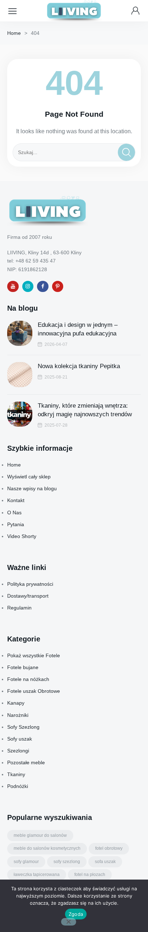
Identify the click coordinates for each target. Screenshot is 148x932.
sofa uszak (105, 861)
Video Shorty (21, 536)
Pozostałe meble (26, 762)
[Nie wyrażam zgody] (68, 922)
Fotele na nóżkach (28, 679)
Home (14, 33)
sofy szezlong (67, 861)
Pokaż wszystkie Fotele (33, 655)
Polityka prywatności (30, 584)
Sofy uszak (19, 739)
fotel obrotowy (108, 848)
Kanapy (15, 703)
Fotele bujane (22, 667)
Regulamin (19, 608)
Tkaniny (16, 774)
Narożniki (17, 715)
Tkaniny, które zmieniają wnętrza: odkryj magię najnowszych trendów (85, 410)
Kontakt (15, 500)
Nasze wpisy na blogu (32, 488)
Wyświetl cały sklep (29, 476)
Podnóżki (17, 786)
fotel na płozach (89, 874)
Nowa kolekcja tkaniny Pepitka (79, 366)
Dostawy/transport (27, 596)
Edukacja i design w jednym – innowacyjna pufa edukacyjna (77, 329)
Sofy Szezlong (23, 727)
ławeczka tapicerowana (37, 874)
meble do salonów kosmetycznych (47, 848)
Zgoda (76, 914)
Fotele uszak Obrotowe (33, 691)
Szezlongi (18, 751)
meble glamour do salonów (40, 835)
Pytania (15, 524)
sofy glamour (26, 861)
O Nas (14, 512)
